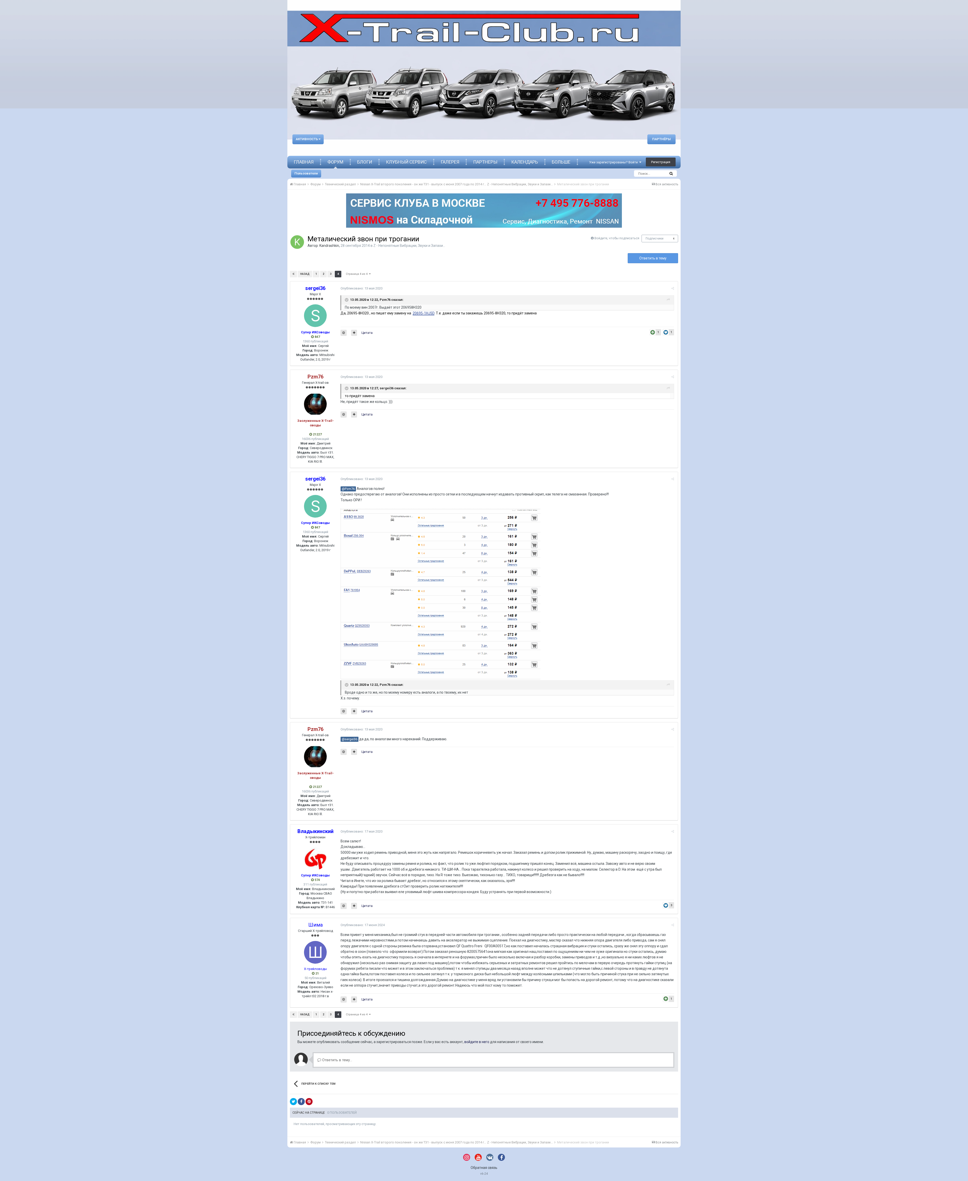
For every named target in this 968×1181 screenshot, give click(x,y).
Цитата (367, 333)
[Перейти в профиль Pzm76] (315, 404)
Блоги (364, 162)
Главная (304, 162)
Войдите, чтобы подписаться (616, 238)
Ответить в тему (653, 258)
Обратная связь (484, 1168)
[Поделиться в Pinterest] (309, 1101)
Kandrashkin (329, 246)
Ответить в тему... (336, 1060)
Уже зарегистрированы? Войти (614, 162)
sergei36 (387, 388)
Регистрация (660, 162)
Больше (561, 162)
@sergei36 (349, 739)
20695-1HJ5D (423, 313)
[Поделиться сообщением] (672, 288)
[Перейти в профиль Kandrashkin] (297, 242)
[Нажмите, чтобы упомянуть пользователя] (344, 333)
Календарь (524, 162)
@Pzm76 (348, 489)
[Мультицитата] (354, 333)
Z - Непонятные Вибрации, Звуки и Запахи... (409, 246)
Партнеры (485, 162)
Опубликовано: (361, 288)
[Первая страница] (293, 274)
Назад (305, 274)
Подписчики (654, 238)
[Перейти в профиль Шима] (315, 952)
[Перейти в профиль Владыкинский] (315, 858)
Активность (307, 139)
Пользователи (306, 173)
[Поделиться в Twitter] (293, 1101)
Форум (335, 162)
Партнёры (661, 139)
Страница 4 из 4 (357, 274)
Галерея (450, 162)
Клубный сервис (406, 162)
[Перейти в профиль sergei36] (315, 315)
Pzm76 (385, 300)
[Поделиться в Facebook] (301, 1101)
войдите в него (476, 1042)
